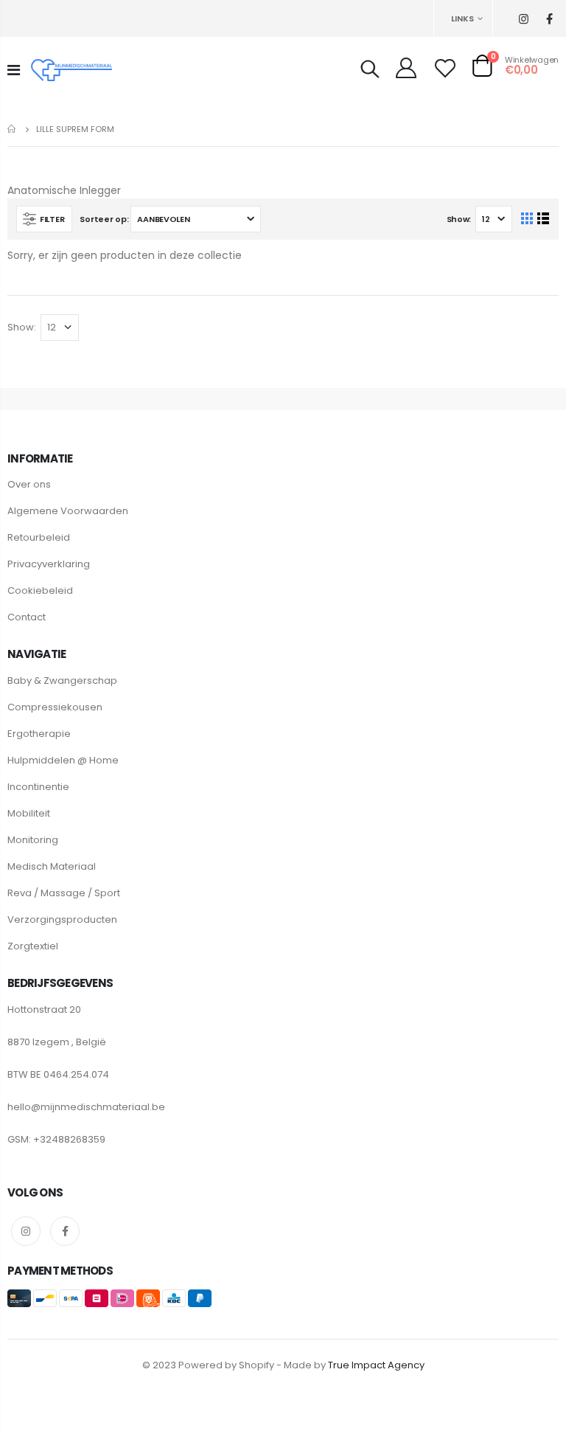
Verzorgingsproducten (62, 919)
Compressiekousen (54, 707)
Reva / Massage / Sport (63, 893)
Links (462, 18)
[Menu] (13, 70)
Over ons (29, 484)
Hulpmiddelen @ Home (63, 760)
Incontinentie (38, 787)
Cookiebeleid (40, 590)
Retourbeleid (38, 537)
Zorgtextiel (32, 946)
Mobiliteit (28, 813)
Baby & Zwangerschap (62, 680)
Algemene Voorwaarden (67, 511)
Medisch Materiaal (51, 866)
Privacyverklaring (48, 564)
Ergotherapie (39, 734)
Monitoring (32, 840)
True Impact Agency (376, 1365)
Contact (26, 617)
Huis (12, 129)
